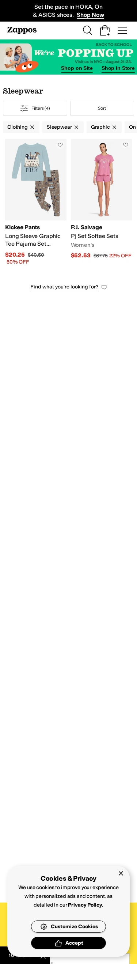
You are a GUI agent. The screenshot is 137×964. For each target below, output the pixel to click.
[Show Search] (87, 30)
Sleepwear (59, 127)
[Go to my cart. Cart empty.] (105, 30)
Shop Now (90, 14)
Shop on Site (76, 68)
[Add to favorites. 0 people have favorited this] (60, 144)
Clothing (17, 127)
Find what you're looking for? (64, 287)
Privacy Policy (85, 905)
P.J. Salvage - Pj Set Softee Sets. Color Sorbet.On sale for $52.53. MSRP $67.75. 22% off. (101, 202)
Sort (102, 108)
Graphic (100, 127)
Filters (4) (40, 108)
